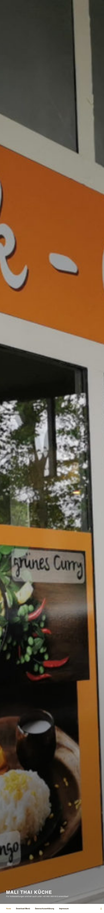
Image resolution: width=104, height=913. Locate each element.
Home (8, 908)
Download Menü (23, 908)
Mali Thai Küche (29, 892)
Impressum (64, 908)
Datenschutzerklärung (44, 908)
